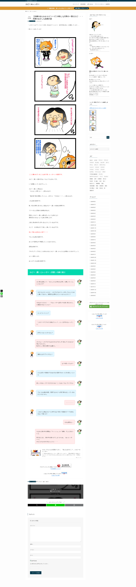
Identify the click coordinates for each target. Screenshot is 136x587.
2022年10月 (93, 263)
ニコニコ (97, 167)
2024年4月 (93, 245)
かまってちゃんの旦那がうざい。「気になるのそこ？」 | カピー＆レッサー (61, 450)
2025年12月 (93, 225)
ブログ (103, 171)
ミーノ (101, 176)
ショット (92, 167)
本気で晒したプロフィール (81, 8)
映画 (97, 185)
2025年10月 (93, 231)
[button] (37, 505)
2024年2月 (93, 251)
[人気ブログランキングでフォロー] (99, 307)
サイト (31, 555)
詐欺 (97, 188)
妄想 (44, 481)
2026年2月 (93, 219)
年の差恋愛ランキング (55, 468)
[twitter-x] (108, 1)
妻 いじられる (32, 21)
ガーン (107, 162)
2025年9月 (93, 234)
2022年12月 (93, 257)
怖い (104, 181)
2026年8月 (93, 201)
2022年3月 (93, 278)
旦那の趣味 (92, 185)
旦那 (102, 183)
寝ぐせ (104, 178)
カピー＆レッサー (32, 4)
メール (32, 549)
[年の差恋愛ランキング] (64, 467)
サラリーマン (102, 164)
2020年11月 (93, 289)
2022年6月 (93, 269)
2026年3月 (93, 216)
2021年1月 (93, 286)
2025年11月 (93, 228)
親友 (106, 185)
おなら (91, 160)
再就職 (91, 178)
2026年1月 (93, 222)
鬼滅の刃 (92, 190)
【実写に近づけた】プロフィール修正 (97, 108)
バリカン (92, 169)
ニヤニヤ (40, 481)
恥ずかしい (92, 183)
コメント (32, 525)
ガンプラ (102, 162)
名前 (31, 544)
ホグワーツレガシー (94, 176)
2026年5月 (93, 210)
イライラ (92, 162)
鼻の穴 (47, 481)
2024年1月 (93, 254)
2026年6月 (93, 207)
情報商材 (98, 183)
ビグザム (92, 171)
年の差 (91, 181)
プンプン (101, 174)
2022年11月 (93, 260)
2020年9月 (93, 295)
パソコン (97, 169)
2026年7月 (93, 204)
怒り (101, 181)
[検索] (109, 1)
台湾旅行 (100, 178)
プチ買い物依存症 (93, 174)
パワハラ (102, 169)
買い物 (101, 188)
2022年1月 (93, 283)
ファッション (98, 171)
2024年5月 (93, 242)
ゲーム (91, 164)
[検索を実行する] (108, 137)
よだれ (95, 160)
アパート (100, 160)
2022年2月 (93, 280)
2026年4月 (93, 213)
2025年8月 (93, 236)
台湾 (95, 178)
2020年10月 (93, 292)
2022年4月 (93, 275)
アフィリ (106, 160)
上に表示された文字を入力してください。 (39, 563)
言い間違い (92, 188)
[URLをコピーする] (74, 505)
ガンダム (97, 162)
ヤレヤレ (106, 176)
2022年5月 (93, 272)
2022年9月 (93, 266)
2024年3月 (93, 248)
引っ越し (96, 181)
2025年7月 (93, 239)
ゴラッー (96, 164)
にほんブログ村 (56, 475)
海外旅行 (101, 185)
